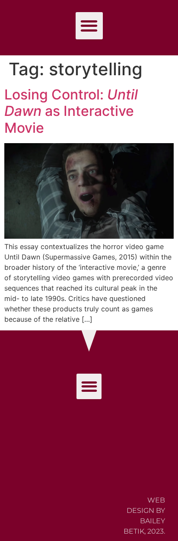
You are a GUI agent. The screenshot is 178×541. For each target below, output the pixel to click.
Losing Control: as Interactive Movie (71, 111)
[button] (89, 25)
